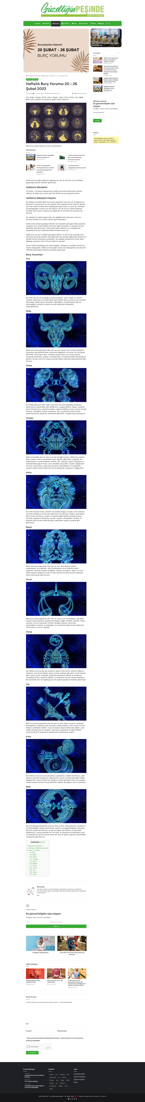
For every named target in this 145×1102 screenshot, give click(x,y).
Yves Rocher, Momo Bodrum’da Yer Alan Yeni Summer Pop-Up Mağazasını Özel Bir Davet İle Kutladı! (77, 983)
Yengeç (33, 859)
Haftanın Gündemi (34, 846)
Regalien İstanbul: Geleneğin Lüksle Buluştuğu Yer (109, 88)
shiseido (60, 1086)
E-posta (29, 1031)
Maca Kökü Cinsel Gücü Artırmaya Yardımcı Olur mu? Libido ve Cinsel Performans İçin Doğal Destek (111, 70)
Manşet (35, 79)
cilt (59, 1077)
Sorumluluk (84, 23)
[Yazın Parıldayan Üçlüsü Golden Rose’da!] (35, 973)
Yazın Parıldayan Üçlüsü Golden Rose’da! (33, 981)
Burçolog (40, 887)
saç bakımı (62, 1083)
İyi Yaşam (66, 23)
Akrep (33, 868)
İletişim (101, 23)
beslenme (62, 1074)
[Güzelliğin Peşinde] (72, 10)
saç (56, 1083)
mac (57, 1080)
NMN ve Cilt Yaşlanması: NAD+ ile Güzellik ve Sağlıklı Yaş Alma (111, 59)
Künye (76, 1082)
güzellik (64, 1077)
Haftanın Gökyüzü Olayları (37, 848)
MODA (68, 1080)
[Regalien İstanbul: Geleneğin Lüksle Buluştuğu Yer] (30, 157)
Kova (33, 872)
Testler (93, 23)
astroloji (51, 1074)
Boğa (33, 855)
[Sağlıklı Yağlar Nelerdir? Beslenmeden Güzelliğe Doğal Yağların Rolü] (97, 80)
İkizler (33, 857)
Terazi (33, 866)
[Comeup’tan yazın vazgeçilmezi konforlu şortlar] (62, 167)
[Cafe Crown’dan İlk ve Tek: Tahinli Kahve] (56, 973)
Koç (32, 852)
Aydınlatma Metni (79, 1074)
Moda (75, 23)
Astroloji (56, 23)
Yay (32, 870)
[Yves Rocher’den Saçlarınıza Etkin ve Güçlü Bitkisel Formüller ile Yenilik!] (62, 157)
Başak (33, 863)
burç (68, 1074)
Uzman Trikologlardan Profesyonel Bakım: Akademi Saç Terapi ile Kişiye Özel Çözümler (105, 43)
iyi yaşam (52, 1080)
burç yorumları (53, 1077)
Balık (33, 874)
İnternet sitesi (62, 1031)
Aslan (33, 861)
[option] (106, 38)
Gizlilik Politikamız (79, 1077)
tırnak (66, 1086)
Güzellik (46, 23)
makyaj (62, 1080)
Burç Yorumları (33, 850)
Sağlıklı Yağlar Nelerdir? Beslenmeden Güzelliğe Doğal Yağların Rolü (111, 80)
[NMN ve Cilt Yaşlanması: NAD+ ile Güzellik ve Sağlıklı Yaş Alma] (97, 60)
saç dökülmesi (53, 1086)
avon (57, 1074)
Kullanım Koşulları (79, 1079)
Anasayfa (37, 23)
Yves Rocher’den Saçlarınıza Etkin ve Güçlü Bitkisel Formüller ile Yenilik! (76, 157)
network (51, 1083)
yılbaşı (51, 1088)
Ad (27, 1024)
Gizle (42, 842)
